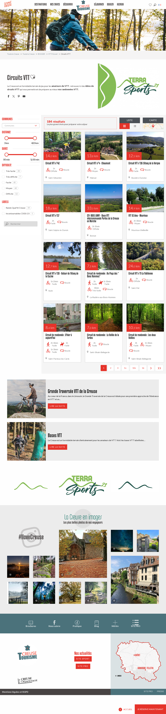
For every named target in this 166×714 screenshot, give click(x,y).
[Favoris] (150, 5)
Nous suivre (54, 626)
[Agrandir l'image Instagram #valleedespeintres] (18, 593)
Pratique (77, 626)
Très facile (13, 171)
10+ (134, 368)
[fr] (160, 5)
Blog (96, 626)
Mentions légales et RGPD (15, 692)
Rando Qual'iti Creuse (18, 208)
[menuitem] (41, 4)
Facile (11, 182)
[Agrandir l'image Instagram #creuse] (70, 593)
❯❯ (159, 368)
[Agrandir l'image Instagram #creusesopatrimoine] (83, 554)
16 (143, 368)
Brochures (31, 626)
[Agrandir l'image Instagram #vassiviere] (44, 567)
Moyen (11, 188)
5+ (125, 368)
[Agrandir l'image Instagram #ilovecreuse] (18, 567)
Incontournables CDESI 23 (19, 213)
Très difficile (13, 176)
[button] (155, 5)
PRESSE (160, 691)
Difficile (12, 193)
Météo (115, 626)
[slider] (6, 138)
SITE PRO (135, 626)
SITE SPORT (83, 659)
